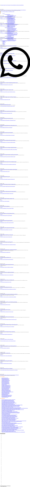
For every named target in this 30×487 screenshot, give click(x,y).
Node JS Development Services (11, 22)
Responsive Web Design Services (5, 466)
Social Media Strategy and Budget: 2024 (5, 257)
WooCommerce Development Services (6, 461)
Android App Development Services (11, 29)
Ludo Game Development (10, 37)
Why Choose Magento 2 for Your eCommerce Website (7, 213)
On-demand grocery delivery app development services (8, 410)
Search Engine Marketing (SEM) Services (12, 34)
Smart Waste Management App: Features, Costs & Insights (8, 399)
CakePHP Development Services (5, 444)
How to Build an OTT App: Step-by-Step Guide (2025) (8, 401)
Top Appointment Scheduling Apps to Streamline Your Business (8, 249)
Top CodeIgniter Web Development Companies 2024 (7, 198)
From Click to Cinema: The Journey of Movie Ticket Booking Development (10, 406)
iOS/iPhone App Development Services (12, 28)
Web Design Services (7, 14)
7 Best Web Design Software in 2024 (5, 176)
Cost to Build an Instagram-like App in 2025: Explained (8, 402)
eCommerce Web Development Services (9, 23)
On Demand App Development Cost (6, 413)
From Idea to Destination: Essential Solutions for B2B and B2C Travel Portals (11, 405)
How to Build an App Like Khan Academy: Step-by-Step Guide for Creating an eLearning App (13, 409)
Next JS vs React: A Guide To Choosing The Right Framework (9, 419)
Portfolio (4, 41)
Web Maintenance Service (10, 39)
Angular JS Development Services (5, 448)
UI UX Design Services (10, 16)
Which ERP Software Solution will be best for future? (7, 316)
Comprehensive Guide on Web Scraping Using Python (7, 227)
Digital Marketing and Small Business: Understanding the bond (8, 125)
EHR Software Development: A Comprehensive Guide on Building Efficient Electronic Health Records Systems (15, 408)
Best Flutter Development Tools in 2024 (5, 104)
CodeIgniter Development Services (11, 19)
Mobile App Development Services (9, 27)
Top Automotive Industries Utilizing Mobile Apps (6, 339)
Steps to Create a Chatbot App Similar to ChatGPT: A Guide (9, 431)
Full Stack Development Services (5, 446)
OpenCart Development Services (11, 25)
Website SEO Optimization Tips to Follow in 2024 (6, 89)
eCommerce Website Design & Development (6, 451)
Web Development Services (4, 442)
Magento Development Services (5, 468)
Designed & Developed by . (5, 485)
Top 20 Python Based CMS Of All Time (5, 309)
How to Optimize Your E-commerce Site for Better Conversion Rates (10, 425)
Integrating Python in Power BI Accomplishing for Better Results (8, 169)
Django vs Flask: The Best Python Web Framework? (7, 264)
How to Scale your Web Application (5, 206)
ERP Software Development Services (6, 390)
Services (4, 13)
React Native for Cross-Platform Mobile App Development (7, 140)
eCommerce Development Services (6, 385)
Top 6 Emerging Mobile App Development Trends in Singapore (9, 422)
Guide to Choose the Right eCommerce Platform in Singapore (8, 96)
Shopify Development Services (5, 389)
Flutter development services (10, 31)
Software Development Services (8, 38)
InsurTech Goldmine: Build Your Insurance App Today (8, 430)
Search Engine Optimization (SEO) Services (12, 33)
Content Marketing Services (10, 35)
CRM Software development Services (6, 463)
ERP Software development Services (5, 456)
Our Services (2, 433)
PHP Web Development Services (11, 17)
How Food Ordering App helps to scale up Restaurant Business (8, 345)
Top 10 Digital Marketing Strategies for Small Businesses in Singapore (10, 428)
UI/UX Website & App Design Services (6, 472)
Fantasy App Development (8, 36)
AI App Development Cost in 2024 (6, 414)
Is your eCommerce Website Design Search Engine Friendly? (8, 191)
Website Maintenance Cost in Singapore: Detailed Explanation (8, 147)
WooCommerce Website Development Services (12, 24)
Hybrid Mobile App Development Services (12, 30)
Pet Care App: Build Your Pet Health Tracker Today (8, 400)
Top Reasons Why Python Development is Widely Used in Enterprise (9, 154)
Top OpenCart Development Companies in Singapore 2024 (7, 184)
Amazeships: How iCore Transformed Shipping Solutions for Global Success (11, 412)
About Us (4, 43)
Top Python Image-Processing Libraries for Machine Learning (8, 161)
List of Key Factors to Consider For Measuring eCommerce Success (9, 82)
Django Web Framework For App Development (6, 220)
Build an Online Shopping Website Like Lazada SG (8, 403)
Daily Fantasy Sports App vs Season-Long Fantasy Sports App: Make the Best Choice (12, 421)
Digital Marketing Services (5, 394)
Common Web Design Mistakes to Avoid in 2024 (6, 234)
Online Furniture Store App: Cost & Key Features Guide (8, 404)
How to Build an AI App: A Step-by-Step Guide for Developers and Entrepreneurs (11, 407)
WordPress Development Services (11, 26)
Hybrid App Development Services (6, 387)
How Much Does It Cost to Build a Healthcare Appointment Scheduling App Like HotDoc (12, 426)
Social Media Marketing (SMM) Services (6, 396)
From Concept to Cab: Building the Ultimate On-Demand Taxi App (9, 411)
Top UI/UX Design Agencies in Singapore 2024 (6, 241)
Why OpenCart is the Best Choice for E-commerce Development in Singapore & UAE (12, 423)
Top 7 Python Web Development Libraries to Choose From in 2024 (9, 324)
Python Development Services (10, 20)
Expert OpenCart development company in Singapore (8, 424)
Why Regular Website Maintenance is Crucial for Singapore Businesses (10, 427)
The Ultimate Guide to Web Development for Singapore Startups (9, 429)
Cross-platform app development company (12, 32)
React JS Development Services (11, 21)
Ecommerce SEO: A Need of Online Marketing (6, 360)
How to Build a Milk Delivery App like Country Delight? (8, 417)
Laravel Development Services (11, 18)
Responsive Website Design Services (11, 15)
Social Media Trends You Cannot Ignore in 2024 (6, 118)
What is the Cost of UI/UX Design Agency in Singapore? (7, 331)
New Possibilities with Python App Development (6, 132)
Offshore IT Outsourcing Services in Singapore (6, 368)
